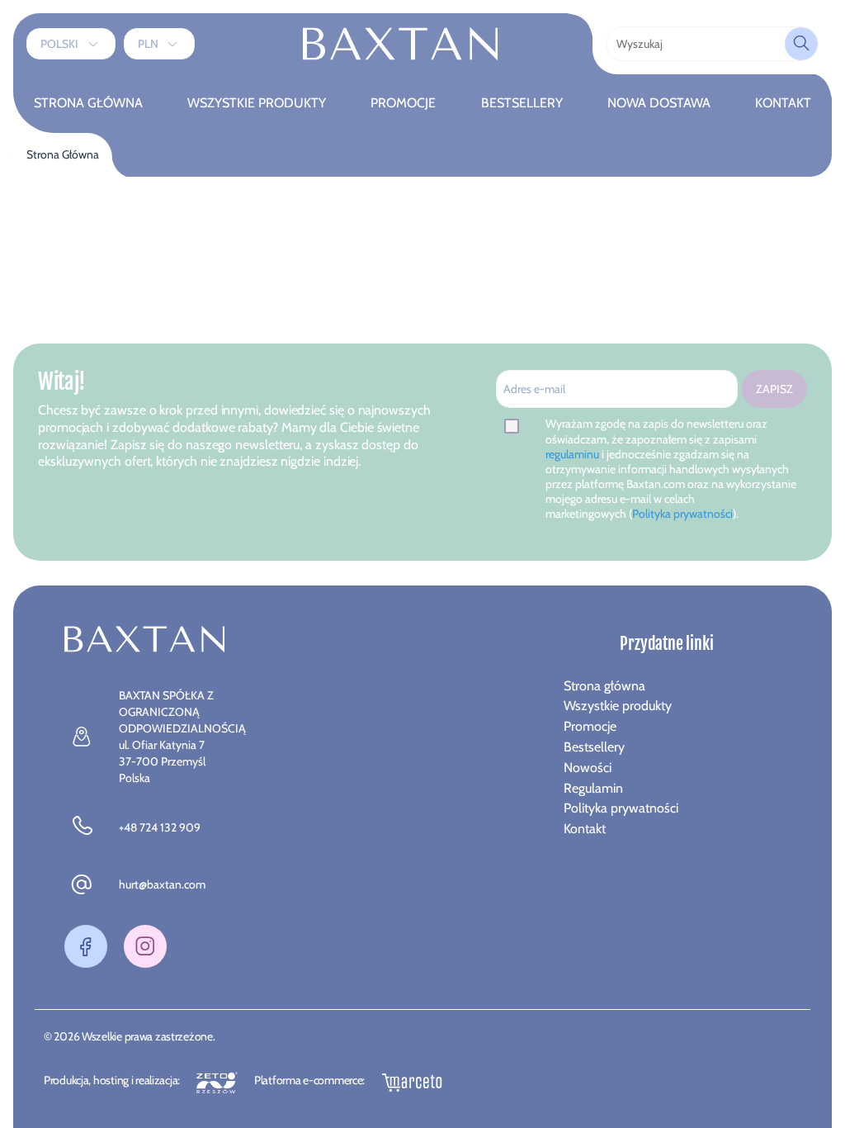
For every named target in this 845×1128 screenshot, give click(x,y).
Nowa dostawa (658, 103)
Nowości (587, 767)
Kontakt (783, 103)
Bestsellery (522, 103)
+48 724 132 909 (160, 827)
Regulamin (593, 788)
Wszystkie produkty (256, 103)
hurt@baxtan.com (162, 884)
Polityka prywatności (682, 513)
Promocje (403, 103)
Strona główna (604, 686)
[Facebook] (85, 946)
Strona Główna (88, 103)
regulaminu (573, 454)
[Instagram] (145, 946)
